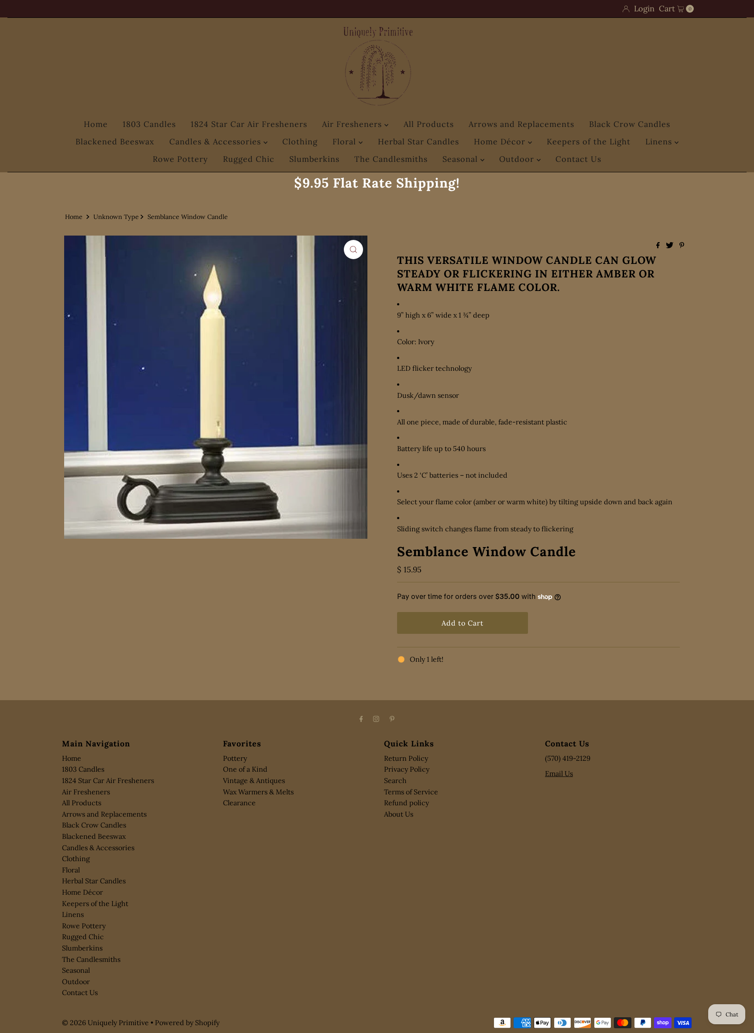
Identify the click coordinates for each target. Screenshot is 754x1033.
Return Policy (406, 758)
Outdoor (518, 159)
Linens (660, 142)
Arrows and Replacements (521, 124)
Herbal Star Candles (418, 142)
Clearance (239, 802)
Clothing (300, 142)
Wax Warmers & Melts (258, 791)
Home (96, 124)
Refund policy (406, 802)
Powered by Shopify (187, 1022)
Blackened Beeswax (114, 142)
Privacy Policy (406, 769)
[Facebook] (361, 719)
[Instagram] (376, 719)
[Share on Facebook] (658, 245)
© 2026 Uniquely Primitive (105, 1022)
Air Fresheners (353, 124)
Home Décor (501, 142)
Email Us (559, 773)
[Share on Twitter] (670, 245)
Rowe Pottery (180, 159)
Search (395, 780)
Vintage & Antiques (254, 780)
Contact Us (578, 159)
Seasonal (461, 159)
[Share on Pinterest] (681, 245)
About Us (398, 814)
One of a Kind (245, 769)
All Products (429, 124)
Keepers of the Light (589, 142)
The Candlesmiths (391, 159)
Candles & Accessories (216, 142)
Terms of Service (411, 791)
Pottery (235, 758)
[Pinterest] (392, 719)
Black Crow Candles (629, 124)
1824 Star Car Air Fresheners (249, 124)
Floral (345, 142)
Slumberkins (314, 159)
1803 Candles (149, 124)
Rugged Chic (248, 159)
